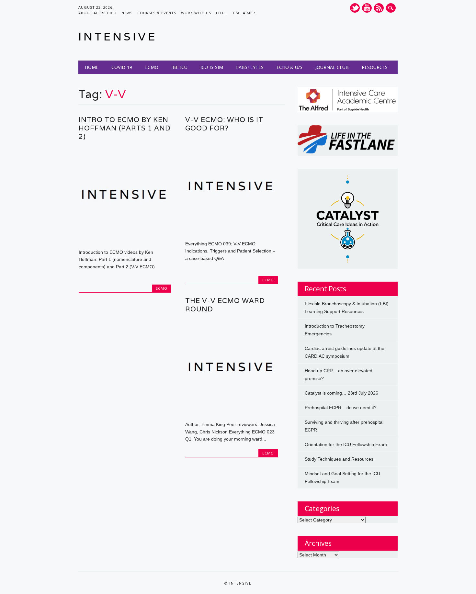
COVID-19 (121, 67)
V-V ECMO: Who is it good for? (224, 123)
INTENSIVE (117, 36)
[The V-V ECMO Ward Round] (231, 410)
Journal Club (332, 67)
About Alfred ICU (97, 12)
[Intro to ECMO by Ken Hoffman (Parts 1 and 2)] (125, 238)
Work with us (196, 12)
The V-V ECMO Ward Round (225, 304)
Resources (375, 67)
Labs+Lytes (250, 67)
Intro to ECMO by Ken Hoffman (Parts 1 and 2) (125, 128)
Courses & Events (156, 12)
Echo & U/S (289, 67)
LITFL (221, 12)
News (126, 12)
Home (91, 67)
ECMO (151, 67)
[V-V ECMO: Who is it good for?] (231, 229)
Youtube (367, 8)
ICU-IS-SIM (211, 67)
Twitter (355, 8)
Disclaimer (243, 12)
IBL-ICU (179, 67)
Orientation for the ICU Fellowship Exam (346, 444)
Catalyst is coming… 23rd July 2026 (341, 393)
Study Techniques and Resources (339, 459)
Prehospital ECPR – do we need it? (341, 407)
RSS (379, 8)
